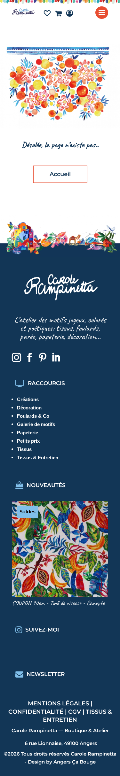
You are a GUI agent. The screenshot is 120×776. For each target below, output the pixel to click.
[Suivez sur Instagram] (16, 357)
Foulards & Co (33, 416)
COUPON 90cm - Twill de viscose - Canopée (58, 603)
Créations (28, 399)
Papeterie (27, 432)
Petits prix (28, 441)
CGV (74, 711)
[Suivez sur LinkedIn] (56, 357)
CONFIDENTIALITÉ (35, 711)
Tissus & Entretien (37, 457)
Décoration (29, 407)
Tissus (24, 449)
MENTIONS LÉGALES (58, 703)
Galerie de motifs (36, 424)
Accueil (60, 174)
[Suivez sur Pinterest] (43, 357)
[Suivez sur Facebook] (29, 357)
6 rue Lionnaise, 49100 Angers (61, 743)
